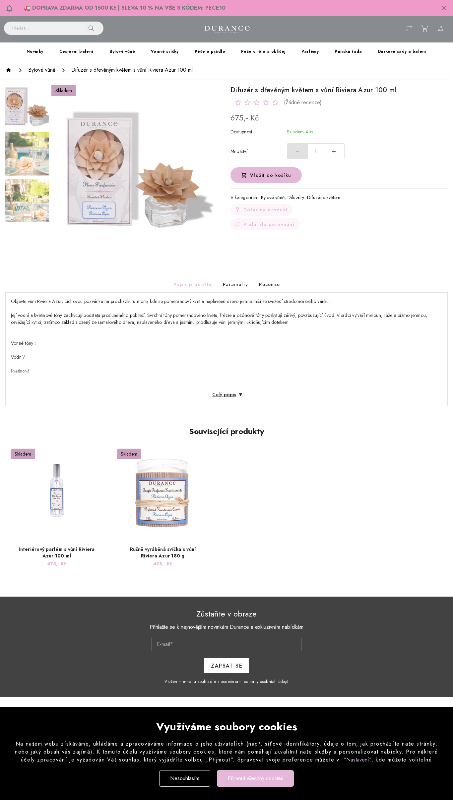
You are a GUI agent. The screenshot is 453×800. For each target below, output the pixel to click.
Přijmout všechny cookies (255, 778)
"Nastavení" (357, 760)
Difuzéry (296, 197)
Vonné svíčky (165, 51)
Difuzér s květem (323, 197)
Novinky (35, 51)
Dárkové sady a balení (402, 51)
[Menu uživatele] (441, 28)
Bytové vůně (122, 51)
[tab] (192, 284)
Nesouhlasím (184, 778)
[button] (444, 8)
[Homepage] (9, 70)
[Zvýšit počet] (334, 151)
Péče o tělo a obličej (263, 51)
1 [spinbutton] (316, 151)
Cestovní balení (76, 51)
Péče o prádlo (210, 51)
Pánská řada (348, 51)
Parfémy (310, 51)
